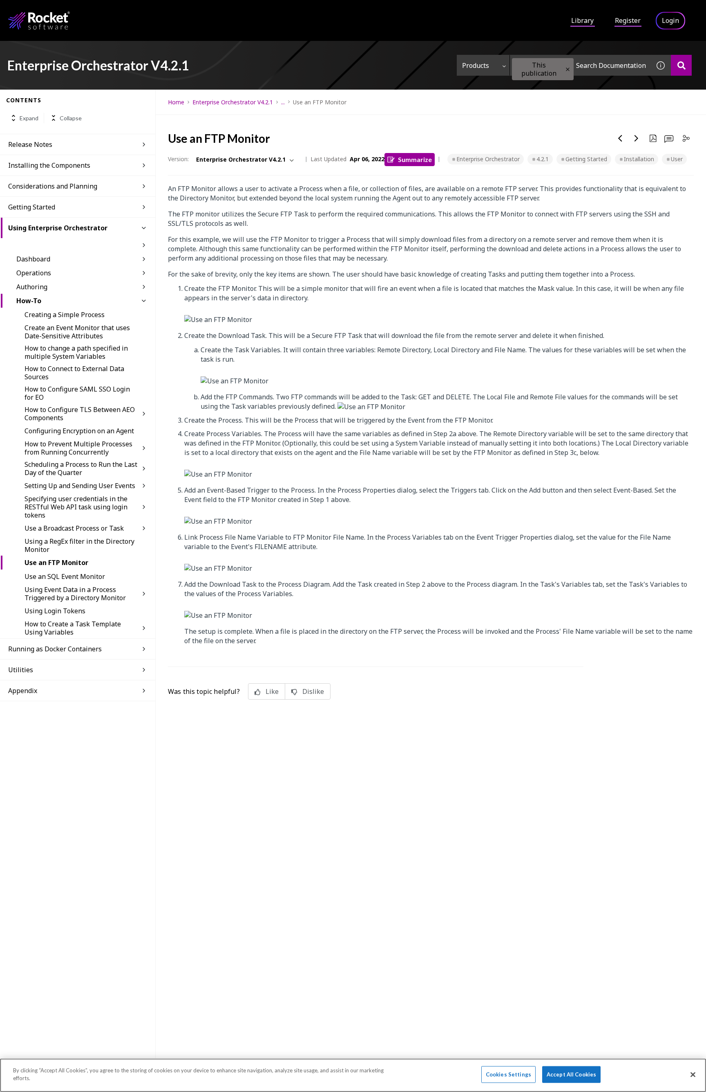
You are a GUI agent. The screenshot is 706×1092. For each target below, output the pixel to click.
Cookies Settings (508, 1074)
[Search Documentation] (681, 65)
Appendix (22, 690)
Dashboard (33, 258)
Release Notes (30, 144)
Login (670, 20)
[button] (568, 69)
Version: (178, 159)
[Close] (693, 1074)
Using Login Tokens (55, 610)
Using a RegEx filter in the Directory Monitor (79, 545)
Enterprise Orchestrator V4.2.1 (232, 102)
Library (582, 20)
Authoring (31, 286)
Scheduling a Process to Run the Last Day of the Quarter (81, 468)
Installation (639, 159)
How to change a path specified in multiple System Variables (76, 352)
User (677, 159)
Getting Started (31, 207)
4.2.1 (542, 159)
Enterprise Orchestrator (488, 159)
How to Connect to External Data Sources (74, 373)
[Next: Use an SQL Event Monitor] (636, 138)
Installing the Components (49, 165)
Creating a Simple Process (65, 314)
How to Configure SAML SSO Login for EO (77, 393)
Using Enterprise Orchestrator (57, 227)
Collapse (71, 118)
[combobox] (580, 65)
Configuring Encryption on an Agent (79, 430)
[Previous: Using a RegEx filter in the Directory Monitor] (620, 138)
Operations (33, 272)
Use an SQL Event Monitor (65, 576)
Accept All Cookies (571, 1074)
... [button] (283, 102)
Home (176, 102)
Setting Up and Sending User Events (80, 485)
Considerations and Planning (52, 186)
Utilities (20, 669)
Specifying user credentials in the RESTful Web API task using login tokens (76, 507)
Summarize (415, 159)
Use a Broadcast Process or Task (74, 528)
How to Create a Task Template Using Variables (73, 628)
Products (475, 65)
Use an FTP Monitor (56, 562)
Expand (29, 118)
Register (628, 20)
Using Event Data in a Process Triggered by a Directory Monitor (75, 593)
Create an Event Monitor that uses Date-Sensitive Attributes (77, 332)
